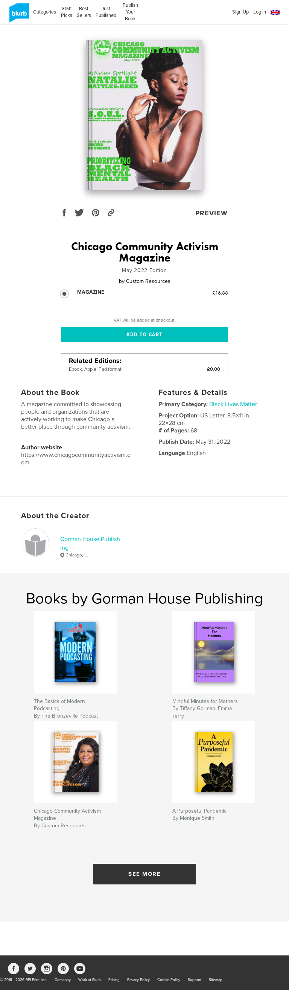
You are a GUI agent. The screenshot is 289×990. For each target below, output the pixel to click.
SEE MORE (144, 874)
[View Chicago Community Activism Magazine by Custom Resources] (144, 115)
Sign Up (240, 12)
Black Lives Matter (233, 404)
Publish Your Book (130, 12)
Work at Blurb (89, 980)
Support (194, 980)
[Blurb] (18, 16)
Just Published (106, 12)
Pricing (114, 980)
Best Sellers (84, 12)
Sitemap (215, 980)
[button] (275, 12)
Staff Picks (66, 12)
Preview (211, 213)
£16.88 (220, 292)
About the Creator (55, 515)
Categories (44, 12)
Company (63, 980)
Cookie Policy (168, 980)
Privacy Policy (138, 980)
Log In (259, 12)
